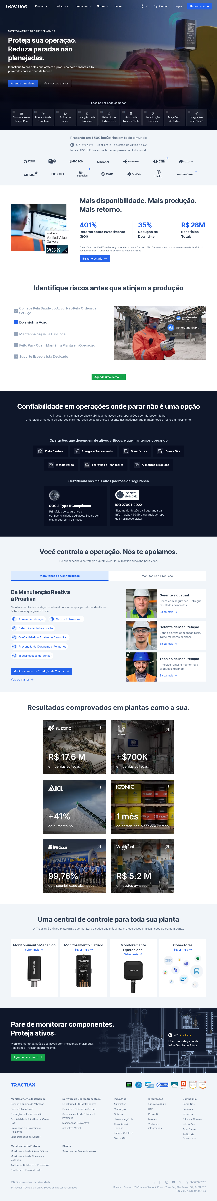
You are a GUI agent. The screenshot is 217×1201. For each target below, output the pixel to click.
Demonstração (199, 6)
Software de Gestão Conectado (81, 1098)
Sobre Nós (189, 1104)
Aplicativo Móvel (71, 1128)
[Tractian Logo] (16, 6)
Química (118, 1114)
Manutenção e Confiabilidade (60, 575)
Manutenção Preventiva (75, 1122)
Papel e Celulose (123, 1133)
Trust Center (189, 1129)
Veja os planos (20, 679)
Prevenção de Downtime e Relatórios (26, 1130)
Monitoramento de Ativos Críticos (29, 1151)
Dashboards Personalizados (26, 1170)
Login (178, 6)
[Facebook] (160, 1182)
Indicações (189, 1124)
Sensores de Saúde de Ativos (79, 1151)
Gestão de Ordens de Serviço (79, 1109)
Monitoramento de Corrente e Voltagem (27, 1158)
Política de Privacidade (189, 1136)
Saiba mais (166, 612)
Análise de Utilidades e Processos (30, 1165)
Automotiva (120, 1104)
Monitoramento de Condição (28, 1098)
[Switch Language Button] (144, 6)
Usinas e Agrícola (123, 1119)
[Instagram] (166, 1182)
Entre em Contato (192, 1119)
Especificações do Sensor (25, 1136)
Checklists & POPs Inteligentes (79, 1104)
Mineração (120, 1109)
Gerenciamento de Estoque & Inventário (78, 1116)
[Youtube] (173, 1182)
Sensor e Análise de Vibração (27, 1104)
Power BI (153, 1114)
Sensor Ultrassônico (22, 1109)
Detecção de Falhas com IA (26, 1114)
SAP (150, 1109)
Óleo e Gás (120, 1138)
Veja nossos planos (56, 83)
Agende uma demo (23, 83)
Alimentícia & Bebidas (121, 1126)
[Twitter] (180, 1182)
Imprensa (188, 1114)
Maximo (152, 1119)
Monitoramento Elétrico (25, 1146)
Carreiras (188, 1109)
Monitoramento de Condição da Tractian (39, 671)
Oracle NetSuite (157, 1104)
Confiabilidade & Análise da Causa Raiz (30, 1121)
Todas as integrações (155, 1126)
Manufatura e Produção (157, 576)
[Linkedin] (153, 1182)
